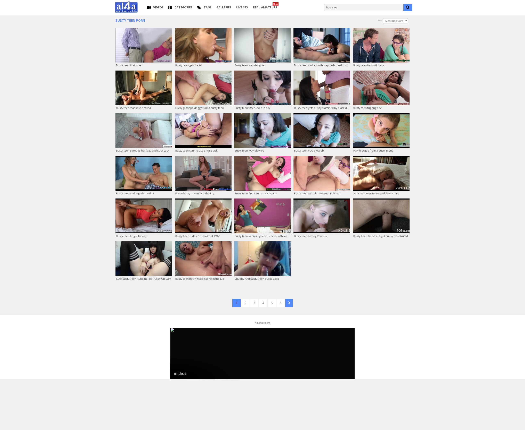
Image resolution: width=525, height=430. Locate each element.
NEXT (289, 303)
